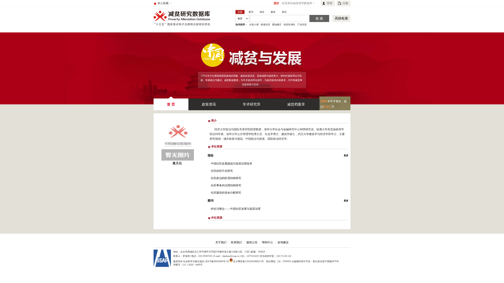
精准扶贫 (265, 24)
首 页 (171, 104)
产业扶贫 (302, 24)
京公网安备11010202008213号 (248, 261)
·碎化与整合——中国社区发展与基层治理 (235, 208)
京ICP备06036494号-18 (217, 261)
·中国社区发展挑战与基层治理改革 (231, 163)
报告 (211, 155)
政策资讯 (209, 104)
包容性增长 (289, 24)
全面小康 (254, 24)
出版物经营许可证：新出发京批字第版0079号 (315, 261)
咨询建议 (283, 242)
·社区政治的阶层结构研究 (225, 178)
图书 (211, 200)
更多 (346, 155)
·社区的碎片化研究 (221, 170)
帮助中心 (267, 242)
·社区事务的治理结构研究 (225, 185)
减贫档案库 (296, 104)
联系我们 (236, 242)
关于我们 (220, 242)
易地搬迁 (277, 24)
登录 (329, 3)
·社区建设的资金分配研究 (225, 192)
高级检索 (341, 18)
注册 (345, 3)
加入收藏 (163, 3)
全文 (240, 18)
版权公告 (252, 242)
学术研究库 (251, 104)
